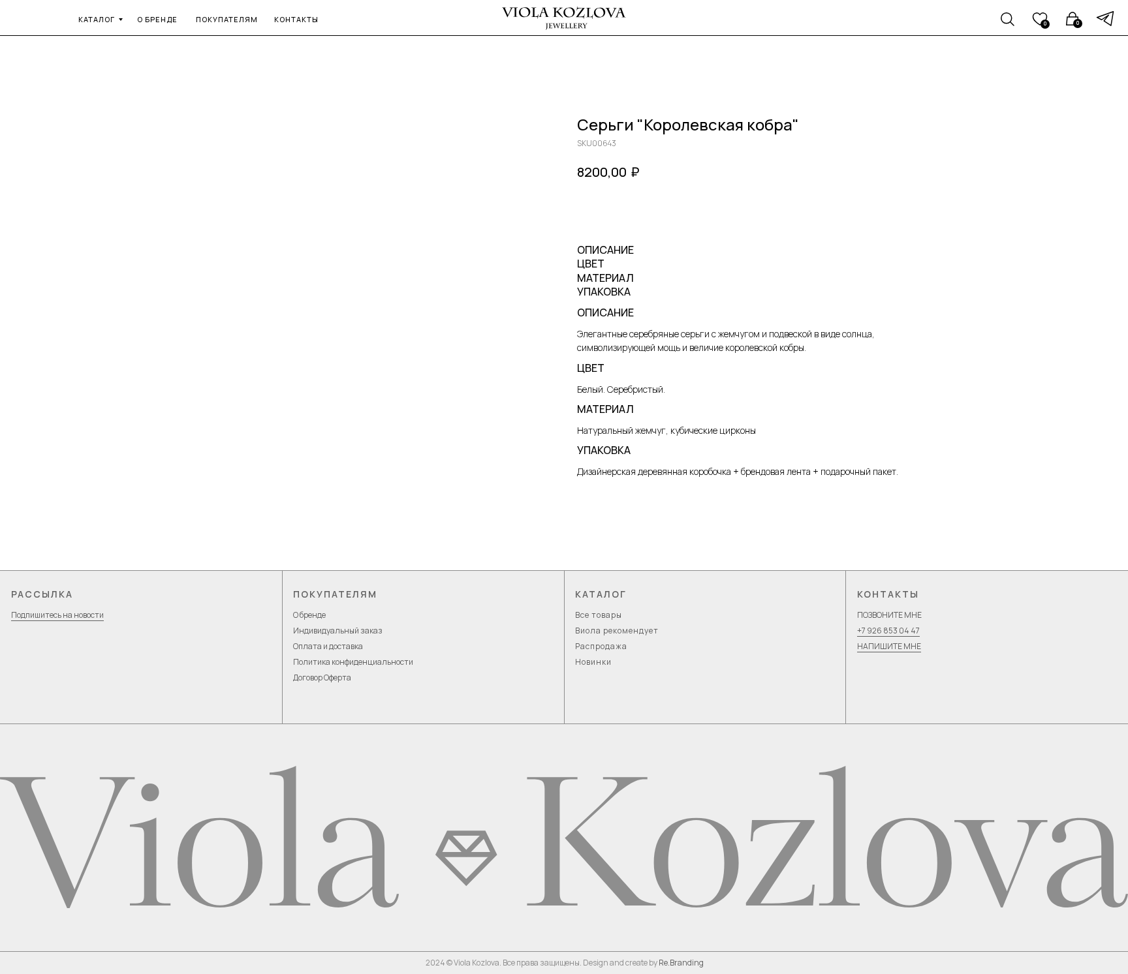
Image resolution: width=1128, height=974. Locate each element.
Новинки (593, 661)
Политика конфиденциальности (353, 661)
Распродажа (601, 646)
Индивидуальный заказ (338, 630)
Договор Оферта (322, 677)
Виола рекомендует (617, 630)
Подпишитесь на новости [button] (57, 614)
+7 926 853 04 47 (888, 630)
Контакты (888, 594)
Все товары (598, 614)
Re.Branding (681, 962)
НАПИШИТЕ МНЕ (889, 646)
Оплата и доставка (328, 646)
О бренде (309, 614)
